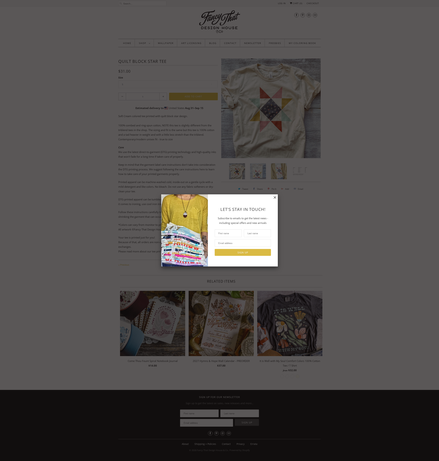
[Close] (275, 197)
